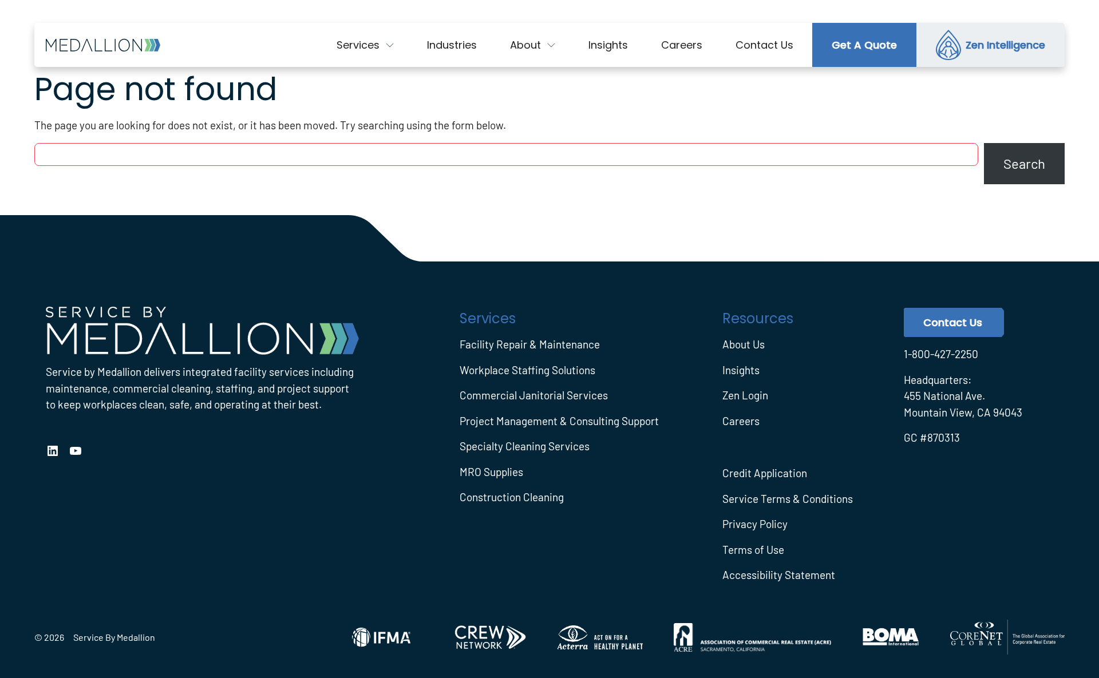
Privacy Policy (755, 523)
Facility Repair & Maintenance (530, 344)
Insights (741, 369)
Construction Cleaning (512, 496)
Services (358, 45)
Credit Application (764, 472)
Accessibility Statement (778, 574)
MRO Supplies (491, 471)
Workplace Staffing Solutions (527, 369)
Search (1024, 163)
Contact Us (952, 322)
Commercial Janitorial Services (534, 395)
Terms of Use (753, 549)
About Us (743, 344)
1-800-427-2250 (941, 353)
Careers (741, 420)
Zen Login (745, 395)
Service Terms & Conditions (787, 498)
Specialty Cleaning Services (525, 446)
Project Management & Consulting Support (559, 420)
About (525, 45)
